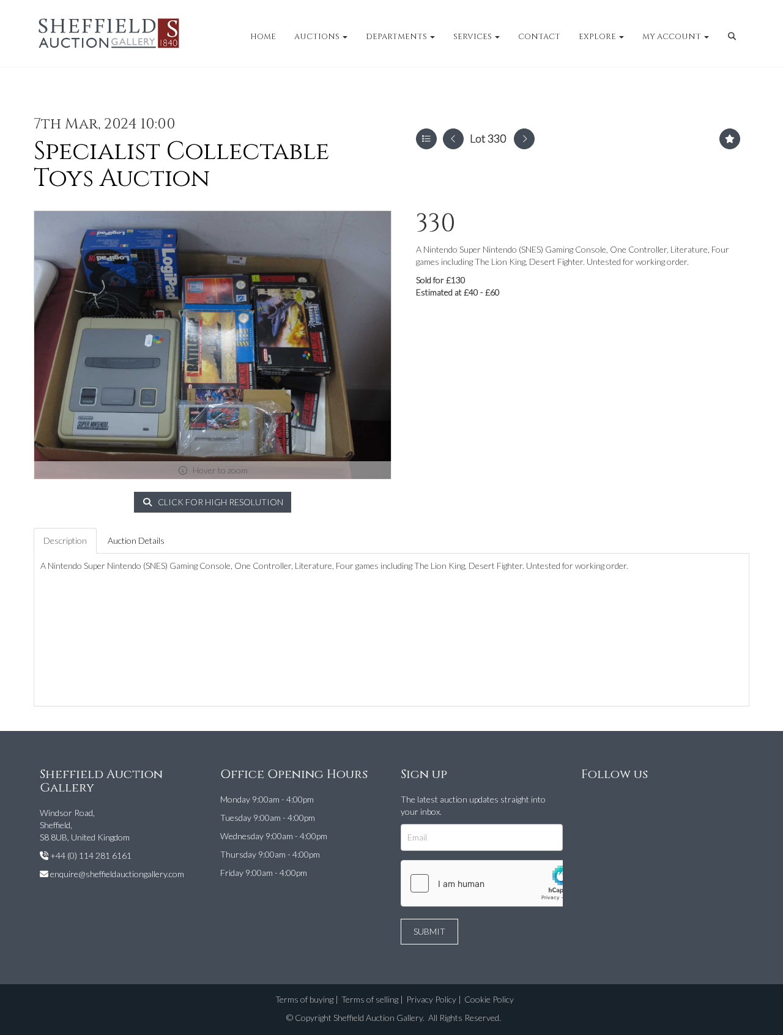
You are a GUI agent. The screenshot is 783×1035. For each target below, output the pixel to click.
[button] (733, 37)
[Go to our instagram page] (617, 801)
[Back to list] (426, 138)
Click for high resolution (219, 502)
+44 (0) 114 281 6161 (91, 855)
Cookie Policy (489, 999)
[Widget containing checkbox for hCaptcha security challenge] (493, 883)
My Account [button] (672, 36)
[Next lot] (524, 138)
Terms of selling (369, 999)
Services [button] (473, 36)
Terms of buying (304, 999)
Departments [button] (397, 36)
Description (65, 540)
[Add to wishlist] (729, 138)
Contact (539, 36)
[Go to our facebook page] (592, 801)
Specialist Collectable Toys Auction (181, 165)
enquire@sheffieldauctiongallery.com (117, 874)
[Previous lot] (453, 138)
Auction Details (136, 540)
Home (263, 36)
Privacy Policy (431, 999)
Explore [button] (598, 36)
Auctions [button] (317, 36)
